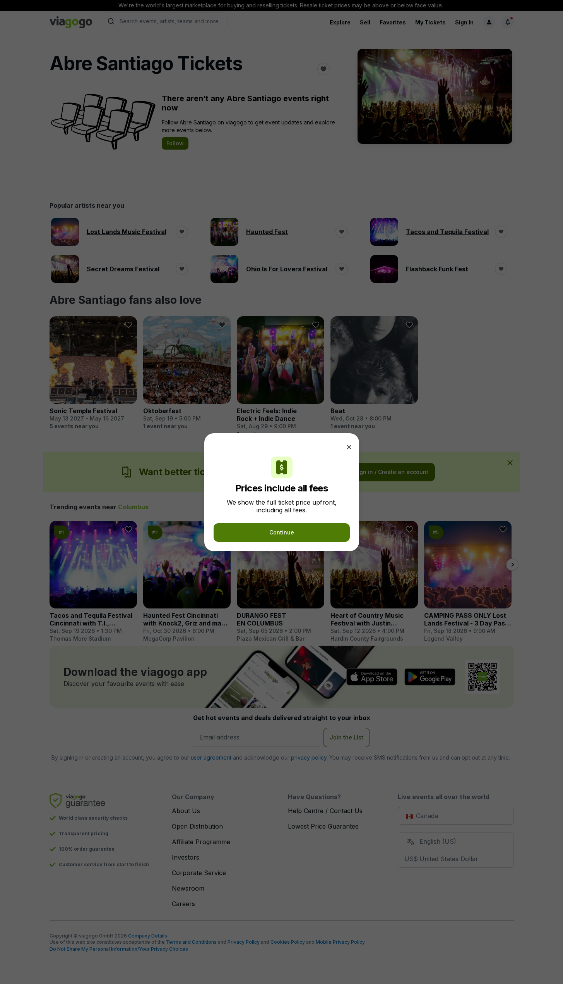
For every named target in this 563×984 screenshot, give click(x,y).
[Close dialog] (349, 447)
